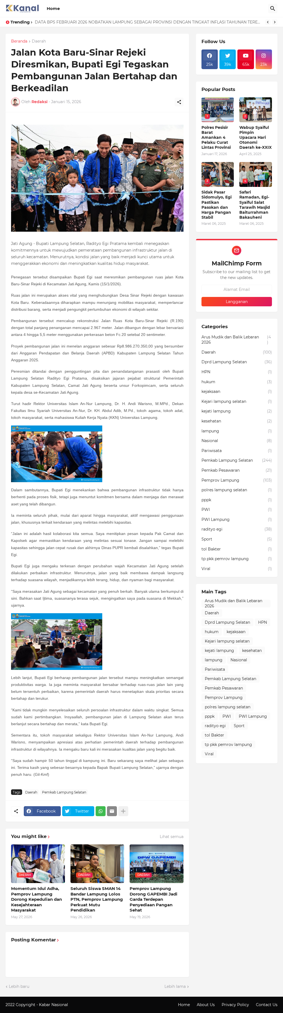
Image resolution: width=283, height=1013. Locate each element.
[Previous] (268, 22)
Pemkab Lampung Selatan (64, 792)
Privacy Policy (235, 1004)
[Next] (274, 22)
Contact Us (266, 1004)
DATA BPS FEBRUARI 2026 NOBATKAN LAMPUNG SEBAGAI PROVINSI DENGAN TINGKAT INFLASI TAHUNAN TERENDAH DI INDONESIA (148, 22)
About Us (206, 1004)
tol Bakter (236, 549)
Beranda (19, 41)
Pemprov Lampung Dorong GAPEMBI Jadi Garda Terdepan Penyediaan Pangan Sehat (153, 899)
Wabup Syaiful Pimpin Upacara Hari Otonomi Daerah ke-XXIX (255, 137)
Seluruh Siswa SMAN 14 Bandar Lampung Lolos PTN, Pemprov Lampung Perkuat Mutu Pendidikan (96, 899)
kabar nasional (83, 1004)
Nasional (236, 440)
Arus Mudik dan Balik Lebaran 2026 (236, 340)
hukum (236, 381)
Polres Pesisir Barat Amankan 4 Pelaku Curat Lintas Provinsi (216, 137)
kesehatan (236, 421)
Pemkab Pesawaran (236, 470)
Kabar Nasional (54, 1004)
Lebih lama (175, 986)
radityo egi (236, 529)
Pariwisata (236, 450)
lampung (236, 431)
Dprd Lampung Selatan (236, 361)
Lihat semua (172, 837)
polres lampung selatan (236, 489)
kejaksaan (236, 391)
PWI (236, 509)
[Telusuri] (272, 8)
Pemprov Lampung (236, 480)
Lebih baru (19, 986)
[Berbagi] (179, 102)
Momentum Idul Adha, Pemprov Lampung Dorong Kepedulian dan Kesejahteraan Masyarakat (36, 899)
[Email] (112, 811)
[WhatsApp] (101, 811)
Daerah (39, 41)
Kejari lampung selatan (236, 401)
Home (53, 8)
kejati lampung (236, 411)
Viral (236, 568)
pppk (236, 499)
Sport (236, 539)
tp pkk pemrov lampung (236, 558)
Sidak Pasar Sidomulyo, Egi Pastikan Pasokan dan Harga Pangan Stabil (216, 205)
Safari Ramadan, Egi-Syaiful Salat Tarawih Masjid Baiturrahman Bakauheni (254, 205)
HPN (236, 371)
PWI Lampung (236, 519)
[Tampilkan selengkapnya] (123, 811)
